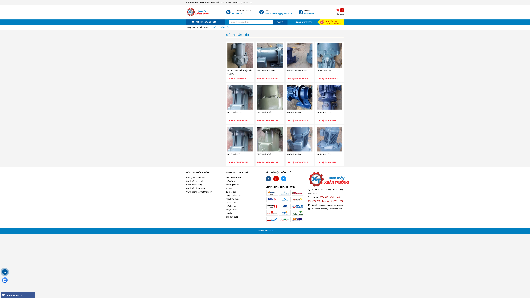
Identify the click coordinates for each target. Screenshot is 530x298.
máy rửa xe (231, 181)
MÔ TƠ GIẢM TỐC (221, 27)
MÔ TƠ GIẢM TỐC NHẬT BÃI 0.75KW (239, 72)
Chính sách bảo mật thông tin (199, 192)
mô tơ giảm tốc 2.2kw (297, 71)
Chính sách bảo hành (195, 188)
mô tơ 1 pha (231, 202)
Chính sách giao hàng (195, 181)
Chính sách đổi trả (194, 185)
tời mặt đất (231, 192)
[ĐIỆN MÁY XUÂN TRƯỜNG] (205, 12)
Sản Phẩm (204, 27)
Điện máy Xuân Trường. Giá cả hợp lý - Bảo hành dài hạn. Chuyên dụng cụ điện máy (219, 2)
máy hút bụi (231, 206)
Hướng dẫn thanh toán (196, 177)
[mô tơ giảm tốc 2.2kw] (300, 55)
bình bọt (229, 213)
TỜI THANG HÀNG (234, 177)
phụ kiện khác (232, 217)
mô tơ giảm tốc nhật (266, 71)
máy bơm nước (232, 199)
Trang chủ (190, 27)
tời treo (229, 188)
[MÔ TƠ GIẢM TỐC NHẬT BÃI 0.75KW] (240, 55)
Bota (270, 230)
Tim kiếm (280, 22)
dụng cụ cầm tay (233, 195)
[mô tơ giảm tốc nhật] (270, 55)
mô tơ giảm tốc (324, 71)
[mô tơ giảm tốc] (329, 55)
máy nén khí (231, 210)
